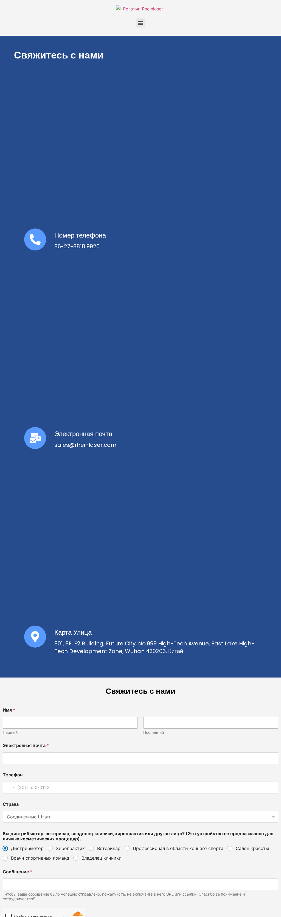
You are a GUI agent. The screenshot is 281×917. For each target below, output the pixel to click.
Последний (153, 732)
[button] (140, 22)
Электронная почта (83, 433)
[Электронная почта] (35, 438)
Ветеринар (108, 848)
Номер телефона (80, 235)
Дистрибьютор (27, 848)
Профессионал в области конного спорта (178, 848)
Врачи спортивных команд (40, 858)
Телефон (13, 774)
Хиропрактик (70, 848)
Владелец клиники (102, 858)
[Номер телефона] (35, 239)
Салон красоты (252, 848)
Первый (10, 732)
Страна (11, 804)
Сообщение (17, 871)
